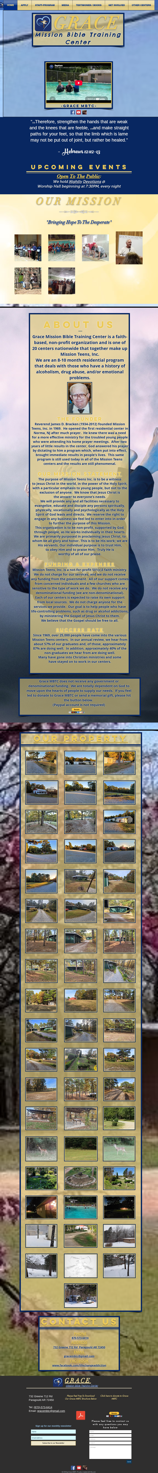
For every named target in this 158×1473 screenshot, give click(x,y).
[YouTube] (78, 112)
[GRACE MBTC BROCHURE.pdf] (80, 1415)
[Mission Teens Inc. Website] (84, 112)
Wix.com (93, 1472)
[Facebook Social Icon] (73, 112)
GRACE (87, 23)
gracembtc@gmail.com (51, 1410)
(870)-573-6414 (43, 1407)
